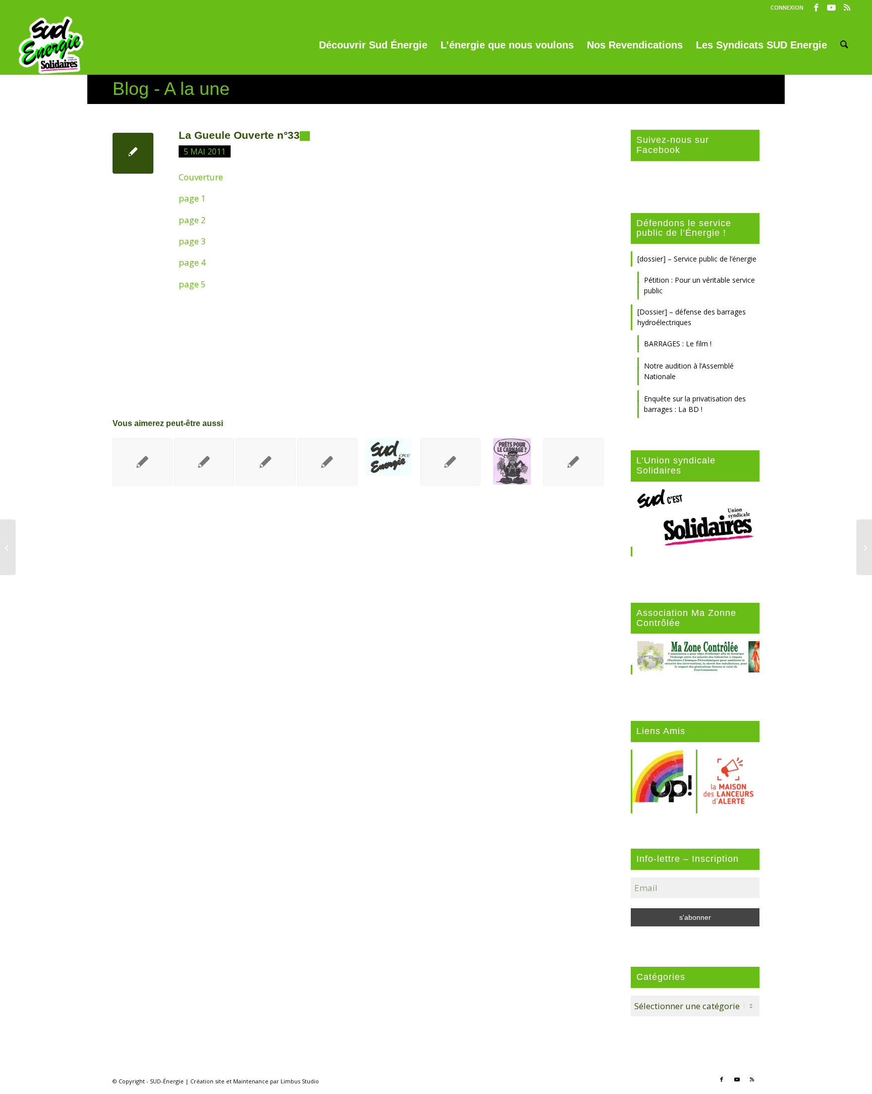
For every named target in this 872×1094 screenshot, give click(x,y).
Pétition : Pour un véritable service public (699, 285)
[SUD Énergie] (51, 45)
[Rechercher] (844, 45)
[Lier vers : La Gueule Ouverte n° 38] (204, 462)
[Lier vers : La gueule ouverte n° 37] (327, 462)
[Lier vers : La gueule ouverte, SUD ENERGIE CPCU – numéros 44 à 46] (389, 457)
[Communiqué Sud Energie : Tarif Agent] (8, 547)
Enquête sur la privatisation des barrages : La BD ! (695, 404)
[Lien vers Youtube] (831, 7)
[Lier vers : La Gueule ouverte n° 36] (266, 462)
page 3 (192, 241)
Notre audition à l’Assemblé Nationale (689, 371)
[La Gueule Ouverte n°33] (133, 153)
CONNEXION (787, 7)
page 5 (192, 284)
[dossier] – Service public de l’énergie (696, 259)
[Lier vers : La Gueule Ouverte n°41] (143, 462)
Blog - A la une (171, 88)
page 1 (192, 198)
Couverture (201, 177)
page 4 (192, 262)
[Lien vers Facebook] (816, 7)
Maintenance (250, 1081)
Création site (207, 1081)
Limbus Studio (300, 1081)
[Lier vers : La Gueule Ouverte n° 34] (450, 462)
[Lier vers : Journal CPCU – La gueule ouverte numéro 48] (512, 461)
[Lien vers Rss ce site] (846, 7)
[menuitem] (784, 7)
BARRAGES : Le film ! (678, 343)
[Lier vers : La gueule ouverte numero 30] (573, 462)
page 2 (192, 220)
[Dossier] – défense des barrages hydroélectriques (691, 317)
